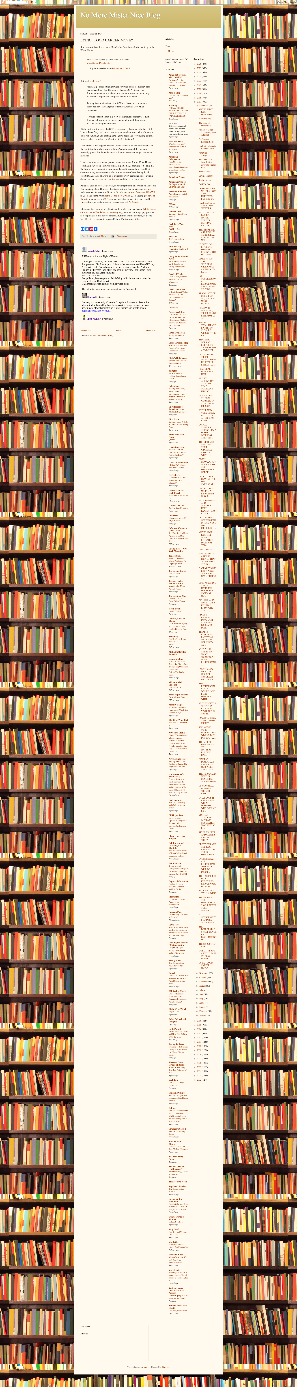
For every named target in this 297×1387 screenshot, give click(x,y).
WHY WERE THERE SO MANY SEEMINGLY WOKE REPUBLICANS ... (207, 657)
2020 (199, 89)
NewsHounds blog (177, 758)
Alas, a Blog (174, 92)
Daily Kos (173, 307)
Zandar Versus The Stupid (178, 1307)
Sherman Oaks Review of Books (176, 1063)
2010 (199, 1046)
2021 (199, 84)
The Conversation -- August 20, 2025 (177, 964)
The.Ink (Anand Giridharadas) (176, 1168)
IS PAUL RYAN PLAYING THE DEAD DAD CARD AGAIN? (207, 480)
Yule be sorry (205, 171)
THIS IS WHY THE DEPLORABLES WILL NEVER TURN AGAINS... (207, 904)
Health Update (175, 611)
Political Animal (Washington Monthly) (176, 845)
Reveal (172, 973)
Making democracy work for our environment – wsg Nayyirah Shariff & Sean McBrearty (177, 394)
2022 (199, 80)
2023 (199, 76)
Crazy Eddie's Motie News (178, 257)
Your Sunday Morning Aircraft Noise (178, 587)
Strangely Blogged (177, 1128)
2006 (199, 1062)
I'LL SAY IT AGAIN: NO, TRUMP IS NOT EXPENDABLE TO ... (207, 313)
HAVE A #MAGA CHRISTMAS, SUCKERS (207, 205)
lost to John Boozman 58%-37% (139, 192)
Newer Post (86, 330)
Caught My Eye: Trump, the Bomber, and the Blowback (177, 950)
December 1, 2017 (121, 68)
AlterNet (173, 123)
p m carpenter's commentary (176, 775)
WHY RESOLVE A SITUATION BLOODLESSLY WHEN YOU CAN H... (207, 708)
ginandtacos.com (176, 447)
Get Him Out (174, 229)
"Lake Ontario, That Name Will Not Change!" (177, 480)
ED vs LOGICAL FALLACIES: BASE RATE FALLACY (177, 452)
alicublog (173, 105)
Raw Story (174, 924)
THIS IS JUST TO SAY (207, 945)
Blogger (165, 1367)
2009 (199, 1050)
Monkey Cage (175, 704)
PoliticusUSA (175, 863)
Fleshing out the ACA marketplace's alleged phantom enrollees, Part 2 (178, 1276)
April (202, 1002)
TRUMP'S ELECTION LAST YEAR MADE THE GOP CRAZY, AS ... (206, 638)
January (203, 1015)
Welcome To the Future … (178, 496)
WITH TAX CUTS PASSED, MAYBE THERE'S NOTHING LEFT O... (207, 219)
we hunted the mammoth (175, 1200)
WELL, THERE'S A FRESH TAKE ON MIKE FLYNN (207, 954)
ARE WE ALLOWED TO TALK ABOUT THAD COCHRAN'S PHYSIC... (207, 385)
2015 (199, 1024)
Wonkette (173, 1242)
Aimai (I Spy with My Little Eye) (177, 76)
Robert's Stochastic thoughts (178, 1020)
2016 (199, 1020)
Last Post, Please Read (178, 1310)
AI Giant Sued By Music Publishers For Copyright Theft (177, 561)
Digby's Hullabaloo (178, 358)
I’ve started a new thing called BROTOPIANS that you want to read (178, 1207)
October (203, 977)
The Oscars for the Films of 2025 (176, 1190)
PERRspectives (176, 815)
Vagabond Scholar (177, 1186)
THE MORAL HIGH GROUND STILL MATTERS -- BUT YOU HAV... (207, 748)
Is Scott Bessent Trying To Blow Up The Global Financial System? (178, 296)
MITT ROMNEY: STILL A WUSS (207, 892)
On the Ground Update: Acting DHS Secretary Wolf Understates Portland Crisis (178, 823)
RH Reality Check (177, 991)
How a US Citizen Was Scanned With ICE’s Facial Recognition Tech (178, 979)
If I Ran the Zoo (176, 505)
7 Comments (122, 236)
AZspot (172, 204)
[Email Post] (113, 236)
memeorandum (176, 658)
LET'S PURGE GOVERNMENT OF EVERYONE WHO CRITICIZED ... (207, 522)
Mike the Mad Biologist (175, 683)
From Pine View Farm (176, 436)
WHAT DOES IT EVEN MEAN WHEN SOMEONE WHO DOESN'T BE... (207, 804)
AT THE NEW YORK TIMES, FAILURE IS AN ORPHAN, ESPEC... (207, 415)
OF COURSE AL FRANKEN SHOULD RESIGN (206, 789)
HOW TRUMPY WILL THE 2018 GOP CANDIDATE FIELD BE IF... (207, 674)
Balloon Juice (175, 211)
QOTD (172, 439)
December (204, 105)
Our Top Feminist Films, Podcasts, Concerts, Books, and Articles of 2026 (178, 997)
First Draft (174, 419)
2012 (199, 1037)
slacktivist (173, 1080)
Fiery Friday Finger (177, 601)
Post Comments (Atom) (103, 335)
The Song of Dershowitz (205, 124)
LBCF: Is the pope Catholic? (176, 1084)
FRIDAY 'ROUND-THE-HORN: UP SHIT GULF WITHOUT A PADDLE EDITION (178, 112)
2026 (199, 63)
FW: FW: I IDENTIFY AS (178, 724)
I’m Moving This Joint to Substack (178, 916)
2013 (199, 1033)
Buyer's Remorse (206, 175)
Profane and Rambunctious (206, 140)
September (204, 981)
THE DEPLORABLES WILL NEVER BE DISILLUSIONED (207, 933)
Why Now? (174, 1229)
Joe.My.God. (175, 555)
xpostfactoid (174, 1270)
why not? (96, 80)
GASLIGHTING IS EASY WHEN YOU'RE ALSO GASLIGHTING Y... (207, 573)
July (201, 990)
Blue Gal (173, 236)
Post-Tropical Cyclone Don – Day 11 (178, 1233)
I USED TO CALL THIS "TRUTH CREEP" (207, 720)
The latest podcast (176, 239)
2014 (199, 1029)
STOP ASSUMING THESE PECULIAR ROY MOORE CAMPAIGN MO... (207, 589)
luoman (147, 1367)
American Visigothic (204, 154)
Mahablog (173, 636)
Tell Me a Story (176, 1156)
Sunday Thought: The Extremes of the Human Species (178, 1098)
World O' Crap (176, 1254)
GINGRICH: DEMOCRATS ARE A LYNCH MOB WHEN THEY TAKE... (207, 764)
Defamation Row (176, 1221)
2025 (199, 68)
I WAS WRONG (206, 549)
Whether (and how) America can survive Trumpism (177, 147)
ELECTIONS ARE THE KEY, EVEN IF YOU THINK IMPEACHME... (207, 849)
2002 (199, 1079)
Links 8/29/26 (175, 687)
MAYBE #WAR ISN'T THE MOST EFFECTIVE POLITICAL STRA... (206, 539)
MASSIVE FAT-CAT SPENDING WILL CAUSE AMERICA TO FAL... (207, 265)
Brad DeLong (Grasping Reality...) (178, 247)
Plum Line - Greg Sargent (177, 837)
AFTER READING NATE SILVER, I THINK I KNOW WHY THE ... (207, 605)
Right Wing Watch (177, 1009)
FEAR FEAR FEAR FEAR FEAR (206, 371)
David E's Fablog (177, 332)
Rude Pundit (175, 1028)
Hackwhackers (175, 475)
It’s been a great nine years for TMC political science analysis (178, 710)
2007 (199, 1058)
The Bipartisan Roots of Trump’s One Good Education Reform (178, 853)
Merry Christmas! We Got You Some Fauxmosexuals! (178, 1260)
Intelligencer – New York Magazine (178, 550)
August (202, 985)
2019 (199, 93)
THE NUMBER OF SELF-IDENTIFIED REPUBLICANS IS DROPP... (207, 881)
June (201, 994)
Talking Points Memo (175, 1143)
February (203, 1011)
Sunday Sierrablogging (178, 508)
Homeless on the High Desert (176, 491)
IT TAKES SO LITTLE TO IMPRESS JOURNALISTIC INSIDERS (207, 249)
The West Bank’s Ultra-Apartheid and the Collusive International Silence (178, 537)
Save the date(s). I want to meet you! (178, 1172)
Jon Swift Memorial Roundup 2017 (207, 147)
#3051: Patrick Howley (178, 411)
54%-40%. (134, 202)
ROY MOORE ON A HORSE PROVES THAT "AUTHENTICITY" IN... (207, 558)
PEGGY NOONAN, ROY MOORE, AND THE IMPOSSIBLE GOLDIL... (207, 466)
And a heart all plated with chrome (178, 195)
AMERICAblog (176, 141)
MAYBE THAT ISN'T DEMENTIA (206, 112)
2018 (199, 97)
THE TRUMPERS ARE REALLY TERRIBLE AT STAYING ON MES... (207, 234)
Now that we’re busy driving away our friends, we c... (207, 163)
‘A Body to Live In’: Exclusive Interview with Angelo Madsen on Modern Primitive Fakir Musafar (178, 320)
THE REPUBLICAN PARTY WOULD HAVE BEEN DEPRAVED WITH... (207, 691)
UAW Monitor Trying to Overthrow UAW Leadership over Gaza (178, 626)
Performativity (205, 118)
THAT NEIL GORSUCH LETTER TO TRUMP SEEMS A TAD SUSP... (207, 344)
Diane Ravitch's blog (178, 342)
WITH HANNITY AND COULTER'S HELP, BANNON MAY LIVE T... (207, 507)
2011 (199, 1041)
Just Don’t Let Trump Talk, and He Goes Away (177, 642)
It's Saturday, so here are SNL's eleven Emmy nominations (177, 264)
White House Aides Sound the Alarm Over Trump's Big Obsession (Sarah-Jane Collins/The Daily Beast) (178, 668)
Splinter (172, 1108)
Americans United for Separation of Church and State (177, 184)
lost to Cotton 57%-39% (116, 195)
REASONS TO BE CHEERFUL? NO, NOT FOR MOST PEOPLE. (207, 298)
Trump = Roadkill (176, 335)
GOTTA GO (204, 184)
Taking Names (205, 179)
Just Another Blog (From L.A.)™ (177, 597)
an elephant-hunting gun (108, 178)
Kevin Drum (175, 608)
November (204, 973)
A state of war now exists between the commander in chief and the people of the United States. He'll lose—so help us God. (178, 786)
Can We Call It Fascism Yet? (178, 96)
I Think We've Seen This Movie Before (177, 466)
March (202, 1006)
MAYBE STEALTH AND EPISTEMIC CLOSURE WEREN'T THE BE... (207, 329)
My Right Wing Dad (178, 720)
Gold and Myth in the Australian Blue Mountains (178, 279)
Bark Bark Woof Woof (176, 225)
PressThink (174, 896)
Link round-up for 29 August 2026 (177, 519)
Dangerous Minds (177, 312)
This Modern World (178, 1181)
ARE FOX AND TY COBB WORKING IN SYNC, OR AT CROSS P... (206, 400)
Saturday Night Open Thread (178, 215)
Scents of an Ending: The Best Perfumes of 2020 (177, 1070)
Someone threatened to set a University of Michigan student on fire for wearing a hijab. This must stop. (178, 1116)
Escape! (172, 1159)
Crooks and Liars (177, 289)
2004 (199, 1071)
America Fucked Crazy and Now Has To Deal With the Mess (178, 1034)
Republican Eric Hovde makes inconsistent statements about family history (178, 165)
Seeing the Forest (177, 1044)
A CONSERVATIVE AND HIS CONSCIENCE (207, 918)
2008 (199, 1054)
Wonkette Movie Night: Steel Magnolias (178, 1245)
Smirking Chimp (177, 1092)
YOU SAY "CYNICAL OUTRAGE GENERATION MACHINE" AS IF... (207, 821)
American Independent (175, 158)
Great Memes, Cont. (177, 697)
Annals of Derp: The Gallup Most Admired (207, 132)
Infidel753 (173, 515)
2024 (199, 72)
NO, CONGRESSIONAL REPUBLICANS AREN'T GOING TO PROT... (207, 283)
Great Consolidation (178, 462)
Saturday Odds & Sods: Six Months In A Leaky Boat (178, 424)
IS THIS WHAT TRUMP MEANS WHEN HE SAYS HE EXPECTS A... (207, 359)
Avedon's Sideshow (177, 191)
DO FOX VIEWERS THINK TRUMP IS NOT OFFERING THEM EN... (207, 431)
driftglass (173, 370)
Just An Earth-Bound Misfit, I (176, 582)
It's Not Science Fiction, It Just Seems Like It (177, 376)
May (201, 998)
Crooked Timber (176, 274)
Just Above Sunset (177, 571)
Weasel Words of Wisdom (176, 1218)
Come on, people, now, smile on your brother (178, 1296)
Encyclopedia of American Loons (176, 408)
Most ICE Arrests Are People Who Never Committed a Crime (178, 348)
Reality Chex (175, 960)
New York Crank (177, 732)
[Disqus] (118, 284)
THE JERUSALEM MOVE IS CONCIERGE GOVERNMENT (207, 777)
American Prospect (178, 177)
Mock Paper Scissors (178, 694)
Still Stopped (174, 573)
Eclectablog (174, 386)
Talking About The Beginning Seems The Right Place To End (178, 764)
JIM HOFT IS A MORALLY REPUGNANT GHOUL (206, 492)
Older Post (150, 330)
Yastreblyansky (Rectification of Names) (176, 1290)
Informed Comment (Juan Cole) (178, 529)
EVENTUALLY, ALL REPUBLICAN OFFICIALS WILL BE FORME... (207, 865)
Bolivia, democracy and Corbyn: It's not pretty (177, 805)
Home (118, 330)
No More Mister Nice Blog (120, 14)
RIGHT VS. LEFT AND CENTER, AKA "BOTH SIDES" (207, 836)
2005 (199, 1067)
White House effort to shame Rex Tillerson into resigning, (118, 210)
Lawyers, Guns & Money (177, 620)
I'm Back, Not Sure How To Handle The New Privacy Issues (177, 82)
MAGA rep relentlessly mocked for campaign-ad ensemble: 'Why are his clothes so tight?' (178, 931)
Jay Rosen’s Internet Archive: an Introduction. (177, 902)
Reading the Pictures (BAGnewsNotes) (178, 944)
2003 (199, 1075)
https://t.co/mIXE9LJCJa (98, 62)
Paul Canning (175, 799)
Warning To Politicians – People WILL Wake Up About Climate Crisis (178, 1050)
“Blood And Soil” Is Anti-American (177, 362)
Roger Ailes (174, 1011)
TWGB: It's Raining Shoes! (177, 1132)
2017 (199, 101)
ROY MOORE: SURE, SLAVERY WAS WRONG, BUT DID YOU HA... (207, 732)
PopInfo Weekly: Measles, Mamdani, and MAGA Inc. (177, 886)
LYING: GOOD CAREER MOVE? (206, 965)
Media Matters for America (177, 653)
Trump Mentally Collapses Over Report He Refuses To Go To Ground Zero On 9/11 (178, 869)
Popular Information (178, 881)
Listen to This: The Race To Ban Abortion (178, 1147)
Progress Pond (175, 912)
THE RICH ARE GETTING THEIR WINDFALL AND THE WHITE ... (206, 448)
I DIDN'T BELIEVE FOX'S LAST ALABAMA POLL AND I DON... (206, 621)
